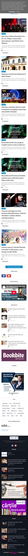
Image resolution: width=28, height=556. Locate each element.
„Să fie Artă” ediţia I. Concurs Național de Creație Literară (17, 530)
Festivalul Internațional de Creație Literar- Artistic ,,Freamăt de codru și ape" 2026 (16, 537)
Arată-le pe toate (14, 13)
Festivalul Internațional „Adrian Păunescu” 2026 (15, 523)
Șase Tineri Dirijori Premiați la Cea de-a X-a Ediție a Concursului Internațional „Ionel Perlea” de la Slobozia (13, 39)
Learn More (12, 11)
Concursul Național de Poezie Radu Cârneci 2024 (16, 469)
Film (8, 410)
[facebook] (3, 275)
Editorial (4, 410)
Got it (18, 11)
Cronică (13, 408)
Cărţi (19, 405)
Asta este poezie (16, 403)
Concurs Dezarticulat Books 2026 (15, 334)
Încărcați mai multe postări (14, 267)
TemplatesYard (15, 552)
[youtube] (9, 275)
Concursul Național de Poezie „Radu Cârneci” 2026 (16, 545)
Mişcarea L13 (14, 410)
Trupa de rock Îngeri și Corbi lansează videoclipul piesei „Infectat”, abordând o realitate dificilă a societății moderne (14, 214)
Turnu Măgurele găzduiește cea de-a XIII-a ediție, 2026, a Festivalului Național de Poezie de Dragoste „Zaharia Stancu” (17, 327)
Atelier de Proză (5, 405)
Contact (9, 453)
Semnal (3, 415)
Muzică (3, 33)
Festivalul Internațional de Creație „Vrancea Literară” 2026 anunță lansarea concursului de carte (17, 343)
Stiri (8, 415)
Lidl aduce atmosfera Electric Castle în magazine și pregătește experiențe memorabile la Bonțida (13, 109)
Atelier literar (13, 405)
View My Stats (4, 430)
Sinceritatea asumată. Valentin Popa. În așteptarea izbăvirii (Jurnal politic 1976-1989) (17, 317)
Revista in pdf (9, 413)
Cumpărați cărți (20, 408)
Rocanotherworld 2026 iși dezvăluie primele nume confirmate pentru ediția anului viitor (13, 178)
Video (21, 415)
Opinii (3, 413)
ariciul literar (4, 403)
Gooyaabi (14, 553)
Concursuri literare (6, 408)
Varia (17, 415)
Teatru (12, 415)
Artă (10, 403)
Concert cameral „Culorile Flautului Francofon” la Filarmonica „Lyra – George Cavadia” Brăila (13, 249)
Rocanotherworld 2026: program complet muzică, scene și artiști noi (13, 143)
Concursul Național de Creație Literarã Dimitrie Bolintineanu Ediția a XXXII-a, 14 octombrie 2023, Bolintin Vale (17, 461)
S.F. (15, 413)
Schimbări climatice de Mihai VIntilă (16, 309)
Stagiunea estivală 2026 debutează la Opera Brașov (13, 75)
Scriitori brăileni (21, 413)
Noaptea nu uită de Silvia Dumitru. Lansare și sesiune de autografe (16, 476)
